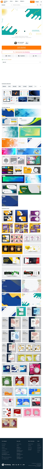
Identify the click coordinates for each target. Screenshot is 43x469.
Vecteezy (3, 445)
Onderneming (4, 448)
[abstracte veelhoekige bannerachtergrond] (28, 112)
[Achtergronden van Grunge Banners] (7, 170)
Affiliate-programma (19, 447)
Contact (29, 445)
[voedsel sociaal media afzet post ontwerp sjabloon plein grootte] (20, 381)
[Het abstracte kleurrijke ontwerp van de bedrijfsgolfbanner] (30, 121)
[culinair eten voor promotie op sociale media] (32, 412)
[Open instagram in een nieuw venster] (14, 464)
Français (38, 449)
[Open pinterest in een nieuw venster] (18, 464)
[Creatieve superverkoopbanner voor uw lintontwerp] (18, 170)
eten (35, 85)
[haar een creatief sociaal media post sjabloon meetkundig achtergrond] (6, 412)
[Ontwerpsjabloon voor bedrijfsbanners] (9, 188)
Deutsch (38, 448)
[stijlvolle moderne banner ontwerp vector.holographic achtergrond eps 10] (8, 112)
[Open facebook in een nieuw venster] (13, 464)
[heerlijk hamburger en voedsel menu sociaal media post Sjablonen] (12, 248)
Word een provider (30, 449)
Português (38, 446)
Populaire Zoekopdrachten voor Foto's (20, 453)
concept (24, 85)
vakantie (30, 85)
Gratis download (21, 47)
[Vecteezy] (2, 2)
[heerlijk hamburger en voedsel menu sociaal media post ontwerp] (8, 391)
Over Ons (30, 446)
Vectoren (5, 1)
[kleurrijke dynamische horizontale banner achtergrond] (9, 151)
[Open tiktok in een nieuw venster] (20, 464)
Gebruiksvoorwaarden (31, 464)
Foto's (11, 1)
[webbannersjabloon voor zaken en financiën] (10, 121)
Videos (16, 1)
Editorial (22, 1)
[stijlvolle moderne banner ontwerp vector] (8, 215)
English (38, 443)
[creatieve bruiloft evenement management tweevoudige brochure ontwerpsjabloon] (8, 401)
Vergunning (19, 443)
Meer (5, 2)
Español (38, 445)
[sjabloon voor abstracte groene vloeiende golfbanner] (30, 131)
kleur (20, 85)
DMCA (18, 445)
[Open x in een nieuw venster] (22, 464)
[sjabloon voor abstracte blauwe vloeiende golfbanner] (13, 178)
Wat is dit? (9, 59)
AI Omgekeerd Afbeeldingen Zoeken (6, 454)
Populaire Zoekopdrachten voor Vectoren (20, 450)
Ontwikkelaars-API (5, 451)
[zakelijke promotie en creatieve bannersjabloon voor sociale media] (6, 238)
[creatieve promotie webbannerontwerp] (29, 151)
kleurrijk (14, 85)
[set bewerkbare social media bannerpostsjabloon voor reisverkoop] (13, 160)
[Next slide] (38, 86)
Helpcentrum (30, 443)
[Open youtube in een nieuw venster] (23, 464)
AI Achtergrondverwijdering (6, 456)
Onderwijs (4, 449)
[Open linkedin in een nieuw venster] (16, 464)
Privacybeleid (38, 464)
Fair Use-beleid (36, 465)
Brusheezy (4, 443)
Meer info (4, 61)
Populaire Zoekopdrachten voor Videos (20, 457)
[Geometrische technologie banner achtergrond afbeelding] (14, 142)
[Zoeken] (37, 5)
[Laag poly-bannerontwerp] (33, 178)
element (4, 85)
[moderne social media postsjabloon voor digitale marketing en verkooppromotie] (32, 238)
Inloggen (37, 1)
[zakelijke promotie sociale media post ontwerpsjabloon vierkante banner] (36, 401)
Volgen (27, 43)
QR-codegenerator (5, 458)
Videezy (3, 446)
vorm (9, 85)
